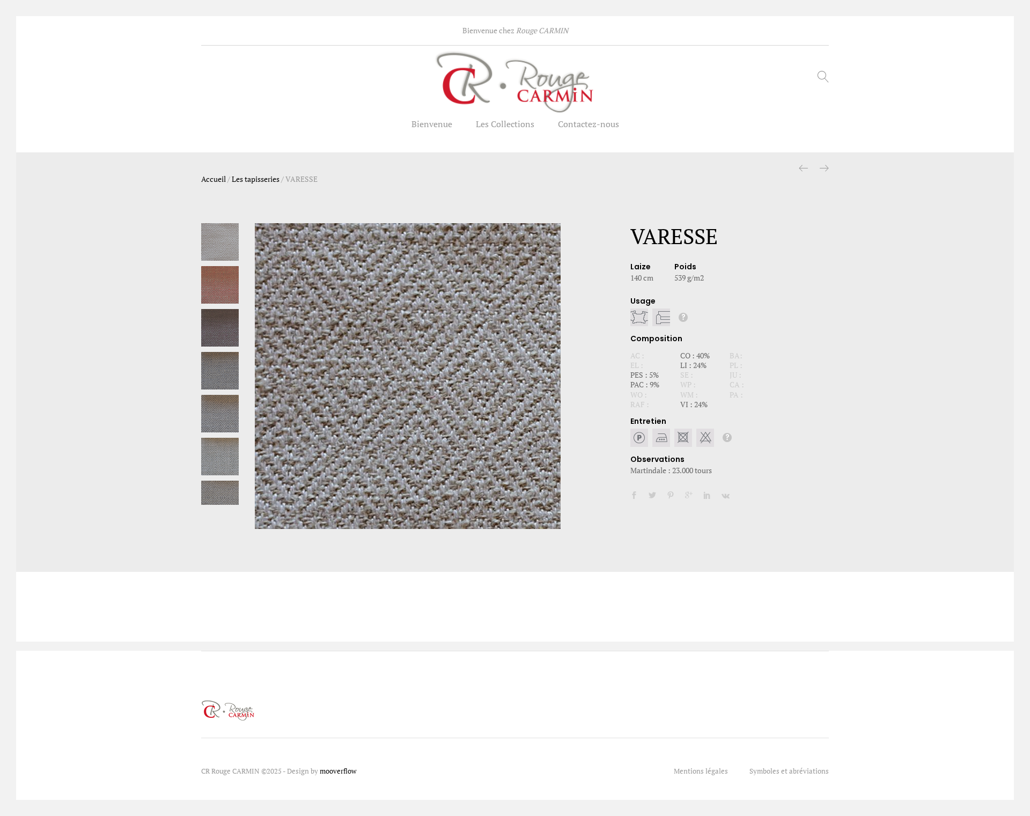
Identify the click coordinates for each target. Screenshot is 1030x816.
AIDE (683, 317)
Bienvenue (431, 124)
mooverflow (338, 771)
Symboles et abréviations (789, 771)
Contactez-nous (588, 124)
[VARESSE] (634, 495)
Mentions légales (701, 771)
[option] (408, 376)
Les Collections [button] (505, 124)
